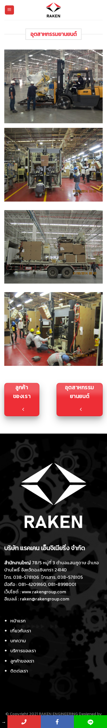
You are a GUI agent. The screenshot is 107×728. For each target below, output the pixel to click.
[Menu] (9, 10)
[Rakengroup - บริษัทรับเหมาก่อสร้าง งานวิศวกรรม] (53, 10)
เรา (20, 630)
